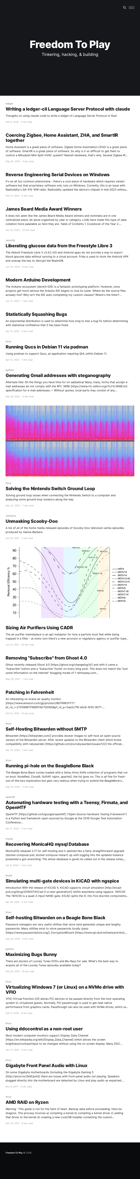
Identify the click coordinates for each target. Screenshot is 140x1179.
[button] (131, 7)
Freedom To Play (14, 1152)
